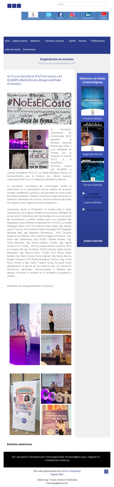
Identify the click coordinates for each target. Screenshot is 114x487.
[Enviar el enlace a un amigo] (70, 88)
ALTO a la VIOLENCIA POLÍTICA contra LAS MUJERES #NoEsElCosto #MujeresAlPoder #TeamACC (34, 80)
